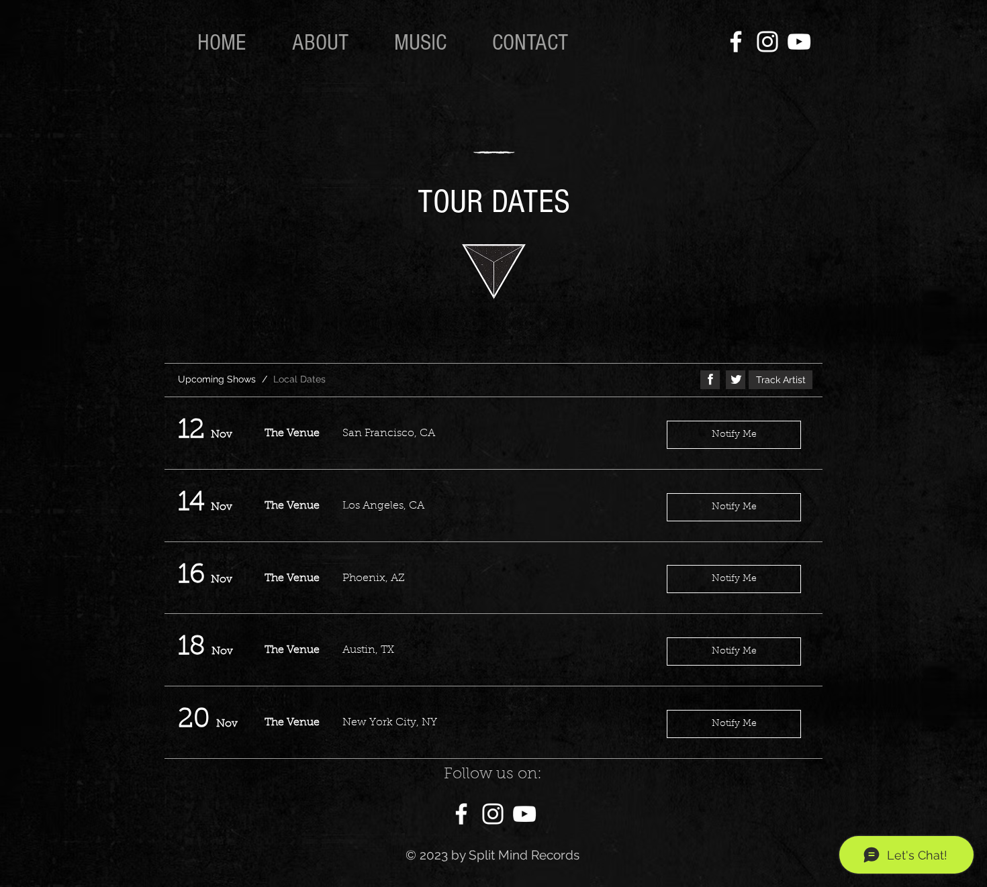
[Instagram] (767, 42)
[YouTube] (799, 42)
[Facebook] (736, 42)
